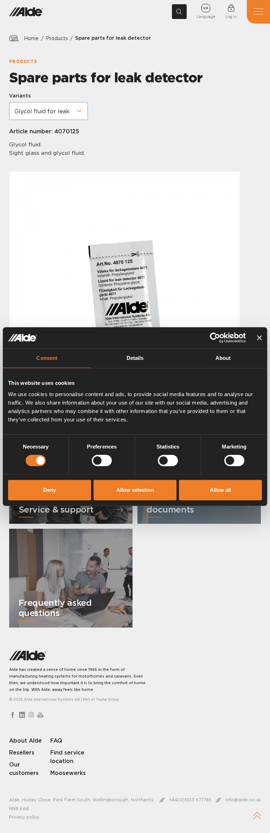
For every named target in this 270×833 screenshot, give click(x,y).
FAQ (56, 740)
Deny (49, 490)
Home (31, 38)
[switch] (102, 460)
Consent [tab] (46, 358)
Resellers (21, 752)
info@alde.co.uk (243, 799)
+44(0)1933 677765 (190, 799)
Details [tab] (135, 358)
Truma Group (107, 699)
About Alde (25, 740)
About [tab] (223, 358)
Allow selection (135, 490)
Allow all (220, 490)
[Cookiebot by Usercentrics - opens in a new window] (215, 337)
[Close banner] (259, 337)
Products (57, 38)
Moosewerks (68, 772)
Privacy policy (24, 817)
